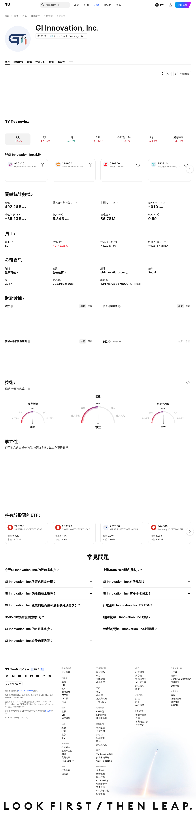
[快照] (162, 73)
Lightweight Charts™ (181, 679)
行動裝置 (66, 770)
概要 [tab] (7, 62)
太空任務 (100, 731)
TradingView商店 (104, 754)
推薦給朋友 (140, 679)
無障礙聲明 (101, 783)
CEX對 (65, 695)
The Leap (101, 702)
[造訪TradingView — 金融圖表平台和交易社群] (17, 122)
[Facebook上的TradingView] (13, 676)
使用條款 (100, 770)
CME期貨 (100, 711)
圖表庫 (174, 675)
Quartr (48, 711)
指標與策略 (140, 714)
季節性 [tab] (61, 62)
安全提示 (100, 787)
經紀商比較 (101, 698)
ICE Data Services (25, 690)
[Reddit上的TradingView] (50, 676)
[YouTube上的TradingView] (19, 676)
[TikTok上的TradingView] (44, 676)
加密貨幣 (66, 691)
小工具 (174, 672)
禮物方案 (100, 682)
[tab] (82, 306)
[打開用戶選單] (170, 5)
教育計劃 (175, 705)
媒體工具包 (101, 744)
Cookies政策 (102, 780)
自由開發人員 (141, 721)
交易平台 (175, 685)
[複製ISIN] (131, 284)
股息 (64, 734)
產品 (76, 4)
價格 (98, 675)
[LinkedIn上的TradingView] (31, 676)
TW (162, 4)
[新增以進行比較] (42, 164)
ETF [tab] (71, 62)
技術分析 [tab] (40, 62)
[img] (81, 36)
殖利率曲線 (67, 750)
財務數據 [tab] (18, 62)
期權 (64, 754)
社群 (86, 4)
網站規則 (139, 685)
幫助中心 (100, 737)
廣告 (173, 695)
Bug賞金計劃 (102, 790)
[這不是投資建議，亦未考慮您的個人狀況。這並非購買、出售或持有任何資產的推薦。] (29, 388)
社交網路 (139, 672)
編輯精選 (139, 705)
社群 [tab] (29, 62)
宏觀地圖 (66, 757)
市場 (96, 4)
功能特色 (100, 672)
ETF (63, 685)
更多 (118, 4)
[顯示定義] (11, 202)
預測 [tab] (51, 62)
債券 (64, 688)
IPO (63, 737)
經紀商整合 (176, 698)
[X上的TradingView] (7, 676)
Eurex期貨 (101, 714)
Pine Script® (68, 760)
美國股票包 (101, 718)
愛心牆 (138, 675)
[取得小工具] (169, 73)
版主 (137, 689)
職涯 (98, 741)
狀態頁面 (100, 794)
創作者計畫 (140, 682)
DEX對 (65, 698)
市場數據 (100, 679)
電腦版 (65, 773)
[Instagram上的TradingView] (25, 676)
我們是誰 (100, 727)
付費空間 (139, 725)
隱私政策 (100, 777)
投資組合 (66, 747)
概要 (98, 691)
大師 (137, 718)
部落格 (99, 734)
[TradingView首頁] (7, 5)
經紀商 (107, 4)
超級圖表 (66, 672)
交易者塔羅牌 (102, 757)
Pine (64, 702)
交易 (137, 698)
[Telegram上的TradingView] (38, 676)
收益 (64, 731)
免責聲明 (100, 773)
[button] (81, 5)
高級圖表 (175, 682)
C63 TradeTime (104, 760)
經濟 (64, 727)
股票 (64, 681)
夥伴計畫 (175, 702)
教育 (137, 702)
